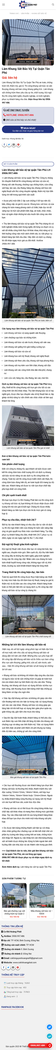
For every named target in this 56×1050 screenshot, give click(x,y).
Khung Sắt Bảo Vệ (39, 13)
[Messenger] (49, 1027)
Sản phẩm (25, 13)
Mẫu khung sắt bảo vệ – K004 (42, 912)
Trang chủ (14, 13)
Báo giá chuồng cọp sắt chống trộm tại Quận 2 (14, 912)
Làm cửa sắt (9, 378)
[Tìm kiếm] (53, 4)
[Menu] (3, 4)
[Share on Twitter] (9, 145)
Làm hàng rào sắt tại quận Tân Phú (35, 867)
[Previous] (2, 901)
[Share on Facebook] (4, 145)
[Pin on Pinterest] (18, 145)
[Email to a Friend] (14, 145)
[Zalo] (49, 1036)
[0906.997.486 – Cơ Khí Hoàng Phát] (28, 4)
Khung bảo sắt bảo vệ (40, 204)
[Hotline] (49, 1045)
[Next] (54, 901)
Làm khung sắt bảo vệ (14, 333)
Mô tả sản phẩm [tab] (10, 164)
